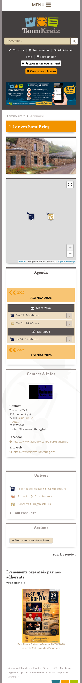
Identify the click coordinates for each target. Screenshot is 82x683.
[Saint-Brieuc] (51, 217)
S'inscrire (18, 50)
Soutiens (48, 668)
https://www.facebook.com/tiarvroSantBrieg (40, 441)
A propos (13, 668)
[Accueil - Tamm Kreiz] (41, 23)
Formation (24, 496)
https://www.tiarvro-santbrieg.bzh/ (35, 452)
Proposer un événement (31, 672)
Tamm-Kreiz (15, 116)
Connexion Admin (42, 71)
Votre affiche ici (15, 583)
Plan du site (26, 668)
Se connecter (40, 50)
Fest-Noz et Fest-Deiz (31, 489)
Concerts (23, 504)
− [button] (70, 253)
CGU (56, 668)
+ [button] (70, 247)
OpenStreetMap (66, 261)
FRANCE (14, 422)
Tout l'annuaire (24, 513)
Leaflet (22, 261)
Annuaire (37, 116)
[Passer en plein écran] (70, 184)
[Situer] (69, 315)
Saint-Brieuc (33, 315)
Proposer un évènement (42, 63)
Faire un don (48, 57)
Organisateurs (57, 489)
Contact (38, 668)
